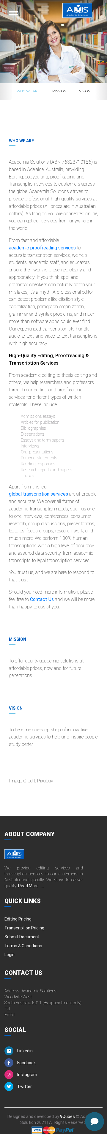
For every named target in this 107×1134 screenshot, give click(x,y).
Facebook (26, 1062)
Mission (59, 91)
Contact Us (42, 599)
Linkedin (24, 1050)
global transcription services (38, 494)
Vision (84, 91)
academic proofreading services (42, 248)
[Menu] (13, 13)
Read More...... (31, 885)
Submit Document (22, 936)
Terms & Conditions (23, 945)
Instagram (26, 1074)
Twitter (24, 1086)
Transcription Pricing (24, 928)
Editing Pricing (18, 919)
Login (9, 954)
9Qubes (67, 1116)
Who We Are (28, 91)
